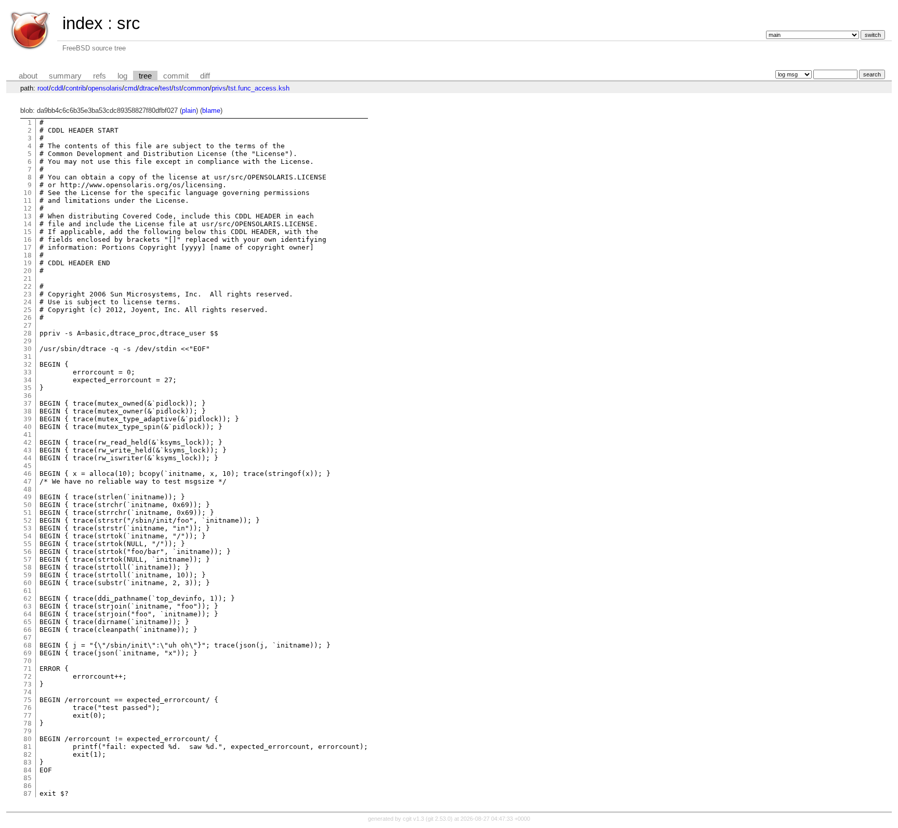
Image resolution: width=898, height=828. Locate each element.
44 (27, 458)
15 (27, 232)
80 (27, 739)
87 (27, 793)
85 (27, 778)
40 (27, 427)
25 (27, 310)
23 (27, 294)
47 (27, 481)
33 (27, 372)
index (82, 23)
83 (27, 762)
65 (27, 622)
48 (27, 489)
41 (27, 434)
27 (27, 325)
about (28, 76)
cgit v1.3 (413, 819)
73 (27, 684)
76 (27, 707)
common (196, 88)
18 (27, 255)
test (165, 88)
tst (177, 88)
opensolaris (105, 88)
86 (27, 786)
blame (211, 110)
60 (27, 583)
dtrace (148, 88)
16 (27, 239)
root (43, 88)
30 (27, 349)
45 (27, 466)
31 (27, 356)
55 (27, 544)
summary (65, 76)
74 (27, 692)
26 (27, 317)
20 (27, 271)
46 (27, 473)
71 (27, 668)
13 (27, 216)
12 (27, 208)
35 (27, 388)
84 (27, 770)
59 (27, 575)
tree (145, 76)
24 (27, 302)
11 (27, 200)
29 (27, 341)
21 (27, 278)
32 (27, 364)
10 (27, 193)
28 (27, 333)
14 (27, 224)
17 (27, 247)
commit (176, 76)
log (122, 76)
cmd (130, 88)
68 (27, 645)
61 (27, 590)
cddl (57, 88)
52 (27, 520)
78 (27, 723)
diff (205, 76)
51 (27, 512)
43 (27, 450)
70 (27, 661)
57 (27, 559)
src (128, 23)
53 (27, 528)
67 (27, 637)
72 (27, 676)
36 (27, 395)
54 (27, 536)
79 (27, 731)
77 (27, 715)
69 (27, 653)
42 (27, 442)
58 (27, 567)
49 (27, 497)
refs (99, 76)
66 (27, 629)
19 (27, 263)
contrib (75, 88)
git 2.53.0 (439, 819)
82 (27, 754)
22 (27, 286)
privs (219, 88)
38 (27, 411)
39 (27, 419)
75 (27, 700)
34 (27, 380)
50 (27, 505)
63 (27, 606)
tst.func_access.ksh (258, 88)
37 (27, 403)
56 (27, 551)
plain (189, 110)
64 (27, 614)
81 (27, 747)
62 (27, 598)
